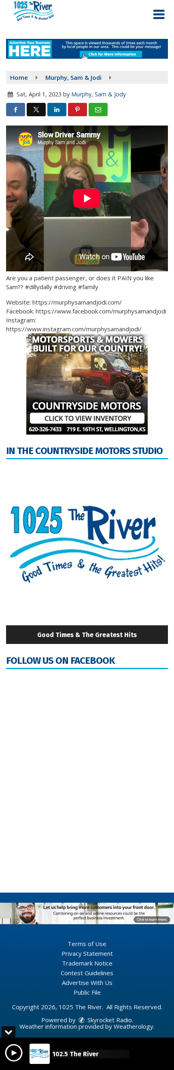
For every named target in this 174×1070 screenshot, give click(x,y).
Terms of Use (87, 944)
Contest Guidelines (87, 973)
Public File (87, 992)
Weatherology (133, 1026)
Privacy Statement (87, 953)
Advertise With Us (87, 982)
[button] (159, 14)
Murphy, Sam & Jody (98, 94)
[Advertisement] (87, 49)
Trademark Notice (87, 963)
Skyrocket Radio (109, 1020)
